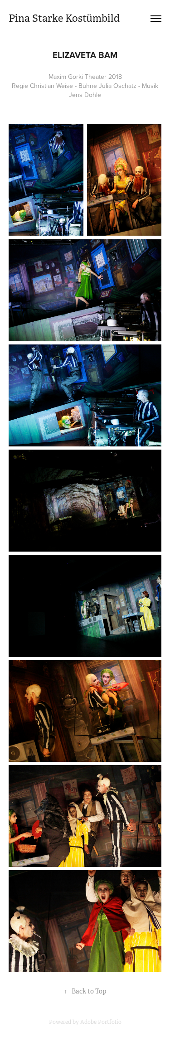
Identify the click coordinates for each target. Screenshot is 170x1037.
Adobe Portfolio (100, 1022)
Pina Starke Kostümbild (64, 18)
